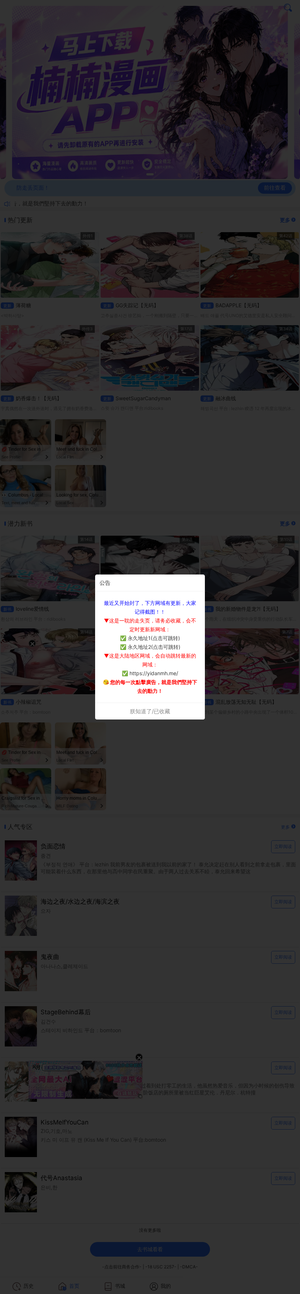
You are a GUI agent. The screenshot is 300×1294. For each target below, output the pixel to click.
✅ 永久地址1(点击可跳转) (150, 638)
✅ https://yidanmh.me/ (150, 673)
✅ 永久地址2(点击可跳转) (150, 647)
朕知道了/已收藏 (150, 711)
